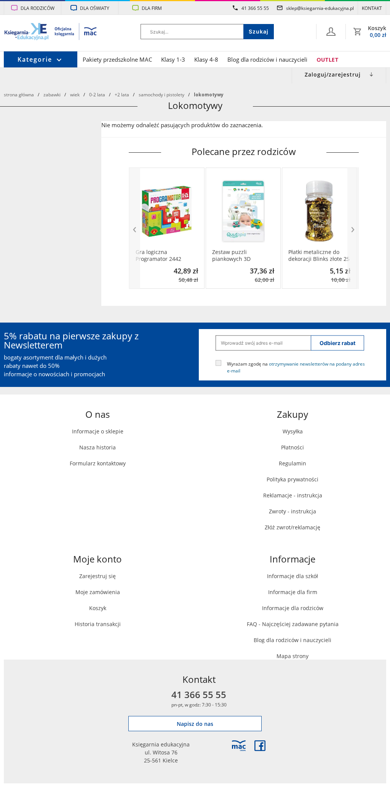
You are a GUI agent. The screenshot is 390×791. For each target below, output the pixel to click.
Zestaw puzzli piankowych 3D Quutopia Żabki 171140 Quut (241, 255)
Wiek (75, 94)
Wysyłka (293, 431)
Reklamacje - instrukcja (292, 495)
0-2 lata (97, 94)
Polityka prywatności (292, 479)
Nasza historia (97, 447)
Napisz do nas (195, 723)
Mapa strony (292, 656)
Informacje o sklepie (97, 431)
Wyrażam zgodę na (296, 366)
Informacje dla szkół (292, 576)
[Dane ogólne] (331, 31)
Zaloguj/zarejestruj (333, 74)
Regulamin (292, 463)
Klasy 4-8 (206, 59)
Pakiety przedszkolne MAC (117, 59)
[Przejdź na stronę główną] (51, 32)
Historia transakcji (98, 624)
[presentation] (134, 228)
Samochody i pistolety (161, 94)
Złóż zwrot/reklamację (292, 527)
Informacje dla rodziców (292, 608)
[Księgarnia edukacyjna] (239, 745)
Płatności (292, 447)
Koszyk (97, 608)
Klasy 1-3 (173, 59)
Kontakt (372, 8)
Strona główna (19, 94)
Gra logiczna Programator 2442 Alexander (158, 255)
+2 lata (122, 94)
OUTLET (327, 59)
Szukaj (259, 31)
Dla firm (152, 8)
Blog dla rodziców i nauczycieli (267, 59)
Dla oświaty (94, 8)
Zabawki (52, 94)
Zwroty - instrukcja (292, 511)
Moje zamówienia (97, 592)
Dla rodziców (37, 8)
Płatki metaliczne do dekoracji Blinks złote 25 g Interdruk (319, 255)
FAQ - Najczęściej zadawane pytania (293, 624)
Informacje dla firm (292, 592)
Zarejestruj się (97, 576)
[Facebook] (259, 745)
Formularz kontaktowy (98, 463)
